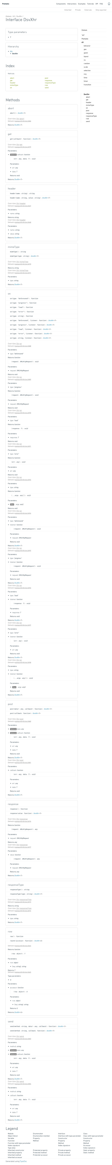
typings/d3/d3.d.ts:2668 (23, 222)
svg (85, 74)
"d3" (83, 35)
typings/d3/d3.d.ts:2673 (23, 902)
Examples (82, 4)
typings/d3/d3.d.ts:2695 (23, 550)
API (96, 4)
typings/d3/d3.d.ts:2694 (23, 513)
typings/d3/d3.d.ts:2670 (23, 264)
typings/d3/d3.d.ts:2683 (23, 1039)
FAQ (101, 4)
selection (87, 70)
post (46, 78)
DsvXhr (19, 16)
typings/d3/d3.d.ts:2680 (23, 721)
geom (86, 53)
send (47, 88)
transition (87, 85)
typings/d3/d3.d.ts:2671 (23, 273)
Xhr (11, 51)
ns (85, 60)
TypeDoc (23, 1161)
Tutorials (90, 4)
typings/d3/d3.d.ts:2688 (23, 346)
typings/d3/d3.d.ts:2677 (23, 847)
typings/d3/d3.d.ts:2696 (23, 588)
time (85, 78)
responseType (50, 83)
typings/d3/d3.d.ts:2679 (23, 147)
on (11, 88)
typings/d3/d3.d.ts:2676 (23, 821)
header (12, 83)
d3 (14, 16)
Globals (8, 16)
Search (59, 10)
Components (61, 4)
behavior (87, 46)
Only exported (101, 10)
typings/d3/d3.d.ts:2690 (23, 413)
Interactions (71, 4)
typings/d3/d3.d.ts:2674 (23, 911)
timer (86, 81)
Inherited (67, 10)
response (48, 80)
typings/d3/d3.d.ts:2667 (23, 206)
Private (78, 10)
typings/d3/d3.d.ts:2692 (23, 480)
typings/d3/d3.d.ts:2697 (23, 625)
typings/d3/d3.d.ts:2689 (23, 379)
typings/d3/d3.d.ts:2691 (23, 446)
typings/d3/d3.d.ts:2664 (23, 946)
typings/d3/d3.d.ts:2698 (23, 662)
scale (86, 67)
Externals (88, 10)
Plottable (85, 39)
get (11, 80)
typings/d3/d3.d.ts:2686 (23, 121)
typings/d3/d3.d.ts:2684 (23, 1084)
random (87, 63)
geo (85, 49)
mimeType (14, 85)
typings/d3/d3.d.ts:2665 (23, 972)
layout (86, 56)
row (46, 85)
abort (12, 78)
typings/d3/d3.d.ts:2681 (23, 762)
